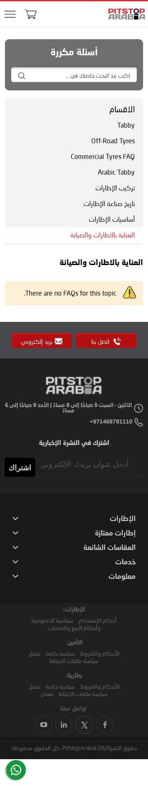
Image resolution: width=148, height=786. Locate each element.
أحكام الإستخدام (98, 620)
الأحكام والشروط (100, 653)
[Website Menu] (10, 15)
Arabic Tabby (116, 172)
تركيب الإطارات (115, 188)
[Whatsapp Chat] (16, 770)
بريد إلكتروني (37, 341)
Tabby (126, 125)
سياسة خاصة (60, 653)
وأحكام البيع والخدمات (74, 627)
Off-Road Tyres (113, 140)
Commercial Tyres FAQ (103, 156)
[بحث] (21, 75)
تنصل (34, 653)
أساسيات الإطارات (112, 219)
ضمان (46, 693)
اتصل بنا (101, 341)
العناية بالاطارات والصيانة (102, 235)
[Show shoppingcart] (31, 14)
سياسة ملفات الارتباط (74, 660)
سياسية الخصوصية (52, 620)
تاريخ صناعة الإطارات (109, 203)
